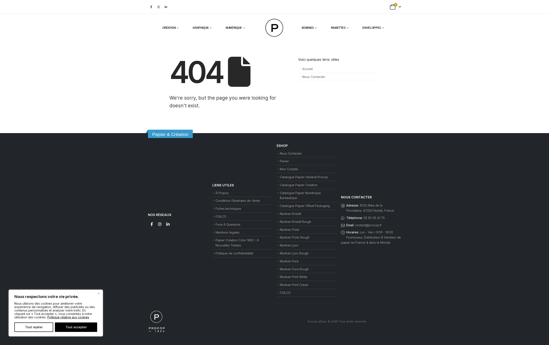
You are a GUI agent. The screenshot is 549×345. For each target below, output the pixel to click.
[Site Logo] (274, 28)
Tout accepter (76, 327)
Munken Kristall (290, 214)
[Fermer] (98, 293)
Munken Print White (293, 277)
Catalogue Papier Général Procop (304, 177)
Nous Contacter (313, 77)
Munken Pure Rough (294, 269)
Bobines (308, 27)
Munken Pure (289, 261)
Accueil (307, 69)
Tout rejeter (34, 327)
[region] (56, 313)
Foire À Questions (228, 224)
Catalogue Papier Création (298, 185)
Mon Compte (289, 169)
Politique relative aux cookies (68, 317)
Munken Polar (289, 229)
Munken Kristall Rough (295, 221)
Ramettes (338, 27)
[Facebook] (151, 7)
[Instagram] (158, 7)
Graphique (201, 27)
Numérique (234, 27)
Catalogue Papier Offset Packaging (305, 206)
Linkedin (168, 224)
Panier (284, 161)
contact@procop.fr (368, 225)
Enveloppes (371, 27)
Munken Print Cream (294, 285)
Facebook (151, 224)
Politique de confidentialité (234, 253)
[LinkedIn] (166, 7)
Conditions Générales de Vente (238, 200)
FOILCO (221, 216)
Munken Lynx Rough (294, 253)
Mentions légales (228, 232)
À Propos (222, 193)
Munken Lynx (289, 245)
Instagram (160, 224)
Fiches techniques (228, 208)
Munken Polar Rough (294, 237)
